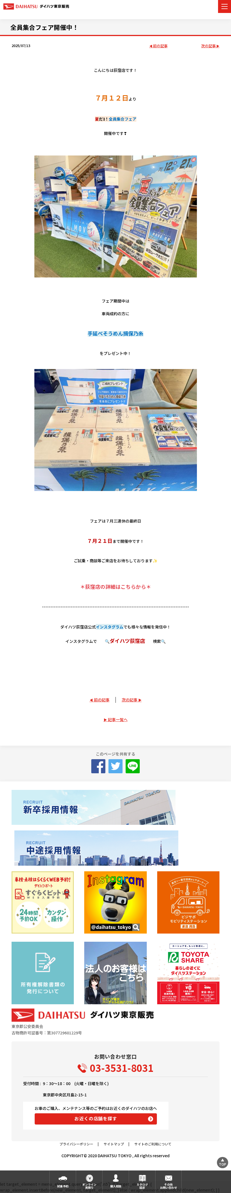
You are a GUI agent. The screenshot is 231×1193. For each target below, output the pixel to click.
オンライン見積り (89, 1186)
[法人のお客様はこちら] (115, 973)
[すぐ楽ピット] (43, 902)
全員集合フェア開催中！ (44, 27)
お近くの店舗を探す (95, 1118)
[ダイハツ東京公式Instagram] (115, 902)
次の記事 (208, 46)
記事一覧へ (118, 719)
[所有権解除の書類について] (43, 973)
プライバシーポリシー (76, 1143)
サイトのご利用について (153, 1143)
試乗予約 (62, 1186)
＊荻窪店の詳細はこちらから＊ (115, 586)
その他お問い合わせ (168, 1186)
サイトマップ (114, 1143)
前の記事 (160, 46)
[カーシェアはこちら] (188, 973)
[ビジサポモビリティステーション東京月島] (188, 902)
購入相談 (115, 1186)
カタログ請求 (142, 1186)
